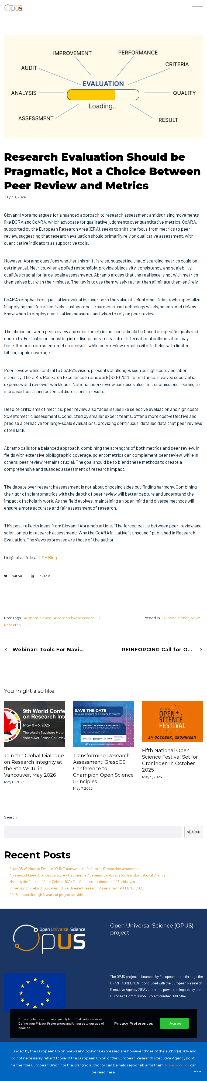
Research (12, 625)
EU (99, 618)
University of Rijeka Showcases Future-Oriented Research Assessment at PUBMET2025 (76, 888)
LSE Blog (48, 557)
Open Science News (182, 618)
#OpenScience (37, 618)
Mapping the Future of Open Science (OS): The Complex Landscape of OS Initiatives (72, 881)
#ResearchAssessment (74, 618)
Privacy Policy (177, 1065)
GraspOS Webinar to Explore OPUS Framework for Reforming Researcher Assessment (75, 869)
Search (10, 817)
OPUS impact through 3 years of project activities (47, 894)
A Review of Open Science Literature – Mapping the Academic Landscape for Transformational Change (87, 875)
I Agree (174, 1023)
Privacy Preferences (133, 1023)
